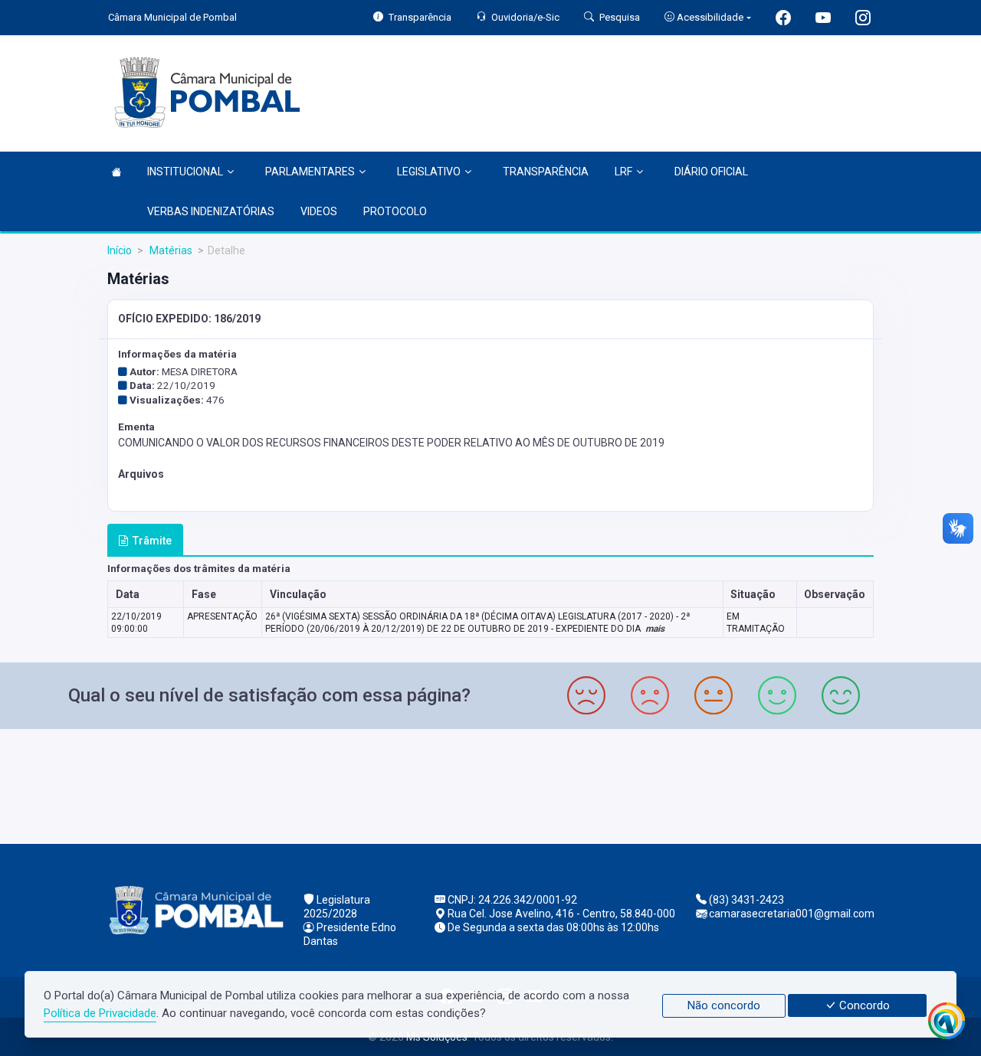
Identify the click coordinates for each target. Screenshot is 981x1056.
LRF (623, 171)
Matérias (169, 250)
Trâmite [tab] (152, 541)
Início (119, 250)
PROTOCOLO (395, 211)
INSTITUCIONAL (185, 171)
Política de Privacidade (100, 1013)
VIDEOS (318, 211)
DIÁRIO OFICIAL (711, 171)
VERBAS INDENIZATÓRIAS (210, 211)
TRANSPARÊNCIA (546, 171)
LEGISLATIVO (429, 171)
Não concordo (723, 1005)
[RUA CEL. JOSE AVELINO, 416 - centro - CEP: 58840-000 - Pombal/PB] (490, 784)
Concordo (863, 1005)
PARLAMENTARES (310, 171)
